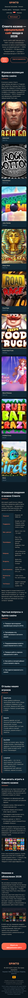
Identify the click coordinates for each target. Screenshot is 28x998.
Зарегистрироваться (19, 59)
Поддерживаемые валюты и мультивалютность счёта (13, 644)
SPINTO (14, 2)
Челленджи (16, 9)
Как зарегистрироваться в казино (13, 671)
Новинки (19, 12)
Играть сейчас (4, 60)
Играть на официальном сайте (14, 946)
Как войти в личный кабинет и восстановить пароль (14, 662)
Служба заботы (7, 9)
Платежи (23, 9)
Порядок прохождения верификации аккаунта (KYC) (13, 625)
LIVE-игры (10, 12)
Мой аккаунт (14, 17)
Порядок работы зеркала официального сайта (13, 653)
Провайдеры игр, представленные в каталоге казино (13, 635)
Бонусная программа (11, 6)
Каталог (20, 6)
